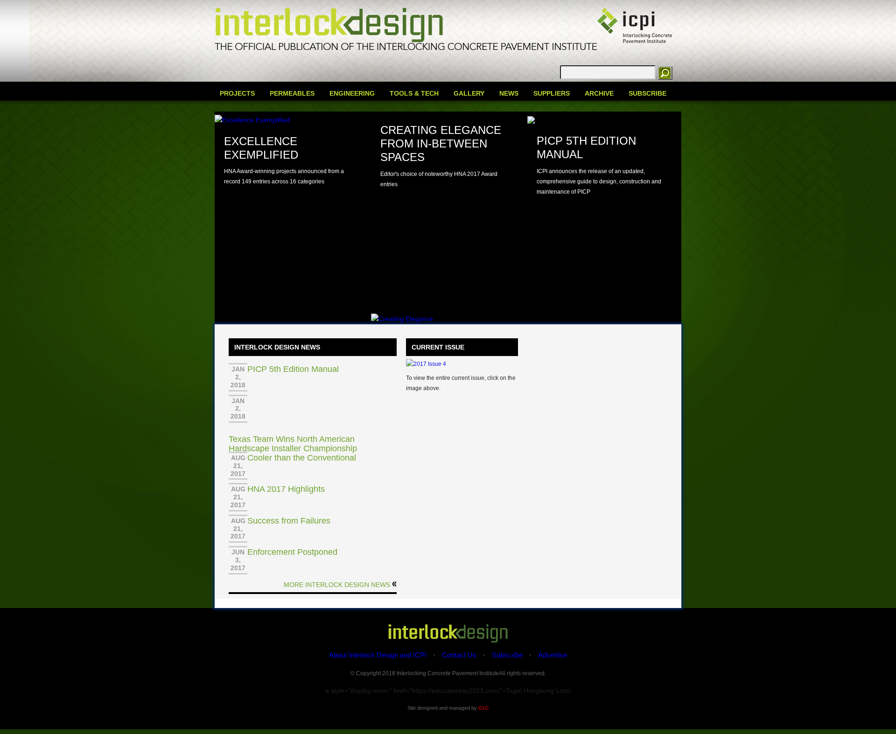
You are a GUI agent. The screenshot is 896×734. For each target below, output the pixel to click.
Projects (237, 93)
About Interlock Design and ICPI (378, 655)
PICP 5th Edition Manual (293, 369)
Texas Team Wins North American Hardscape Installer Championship (293, 443)
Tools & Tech (414, 93)
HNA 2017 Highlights (286, 489)
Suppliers (551, 93)
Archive (599, 93)
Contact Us (459, 655)
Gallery (469, 93)
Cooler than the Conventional (301, 457)
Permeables (292, 93)
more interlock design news (337, 584)
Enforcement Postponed (292, 552)
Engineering (352, 93)
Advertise (552, 655)
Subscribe (647, 93)
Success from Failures (288, 520)
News (508, 93)
